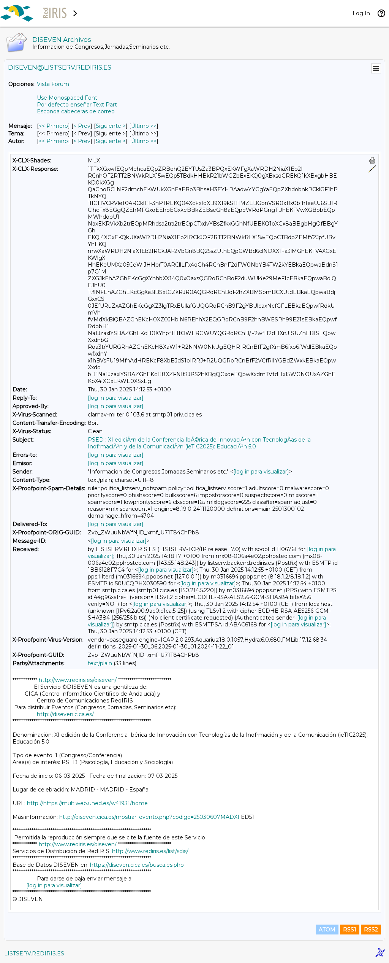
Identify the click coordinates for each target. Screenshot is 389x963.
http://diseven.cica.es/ (65, 714)
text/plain (100, 663)
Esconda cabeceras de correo (76, 111)
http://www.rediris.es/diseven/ (78, 680)
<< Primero (53, 125)
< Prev (81, 125)
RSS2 (371, 929)
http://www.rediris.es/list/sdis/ (150, 851)
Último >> (144, 125)
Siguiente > (111, 125)
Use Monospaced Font (67, 97)
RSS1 (349, 929)
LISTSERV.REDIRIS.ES (34, 953)
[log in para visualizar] (116, 397)
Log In (361, 13)
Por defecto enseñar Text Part (77, 104)
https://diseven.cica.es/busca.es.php (137, 864)
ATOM (327, 929)
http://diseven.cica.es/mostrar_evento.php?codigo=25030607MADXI (149, 817)
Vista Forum (53, 84)
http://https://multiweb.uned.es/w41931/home (87, 803)
